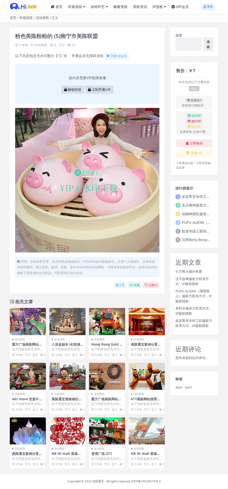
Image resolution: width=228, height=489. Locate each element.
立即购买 (196, 143)
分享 (122, 285)
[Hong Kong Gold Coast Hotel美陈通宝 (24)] (107, 321)
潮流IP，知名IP (183, 387)
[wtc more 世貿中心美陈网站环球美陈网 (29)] (28, 376)
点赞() (152, 285)
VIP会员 (182, 6)
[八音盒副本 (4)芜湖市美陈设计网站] (67, 321)
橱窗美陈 (120, 6)
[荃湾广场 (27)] (107, 431)
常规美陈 (75, 6)
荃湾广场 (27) (101, 453)
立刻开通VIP (101, 89)
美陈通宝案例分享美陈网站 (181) (146, 346)
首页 (59, 6)
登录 (210, 6)
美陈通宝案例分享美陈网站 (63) (27, 455)
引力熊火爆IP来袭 (188, 271)
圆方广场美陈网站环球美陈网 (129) (27, 346)
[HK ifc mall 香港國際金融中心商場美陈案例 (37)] (147, 431)
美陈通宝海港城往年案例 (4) (67, 401)
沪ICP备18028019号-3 (146, 481)
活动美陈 (42, 17)
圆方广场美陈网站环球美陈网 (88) (106, 401)
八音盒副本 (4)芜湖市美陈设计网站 (66, 346)
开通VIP (197, 153)
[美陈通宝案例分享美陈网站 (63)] (28, 431)
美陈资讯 (140, 6)
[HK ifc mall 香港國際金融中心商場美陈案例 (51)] (67, 431)
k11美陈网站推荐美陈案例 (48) (145, 401)
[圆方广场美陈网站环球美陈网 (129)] (28, 321)
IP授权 (158, 6)
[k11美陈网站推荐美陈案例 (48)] (147, 376)
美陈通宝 (98, 481)
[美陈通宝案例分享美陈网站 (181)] (147, 321)
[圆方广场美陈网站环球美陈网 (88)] (107, 376)
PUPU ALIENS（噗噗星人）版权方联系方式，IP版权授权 (193, 296)
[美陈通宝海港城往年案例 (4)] (67, 376)
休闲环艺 (98, 6)
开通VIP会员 (119, 56)
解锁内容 (74, 89)
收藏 (137, 285)
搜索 (178, 35)
